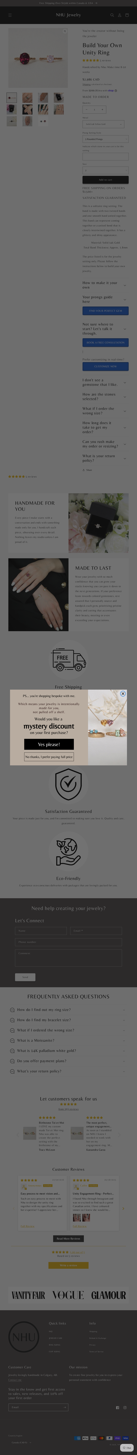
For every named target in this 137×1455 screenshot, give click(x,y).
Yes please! (49, 744)
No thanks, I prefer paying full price (49, 757)
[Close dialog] (123, 693)
